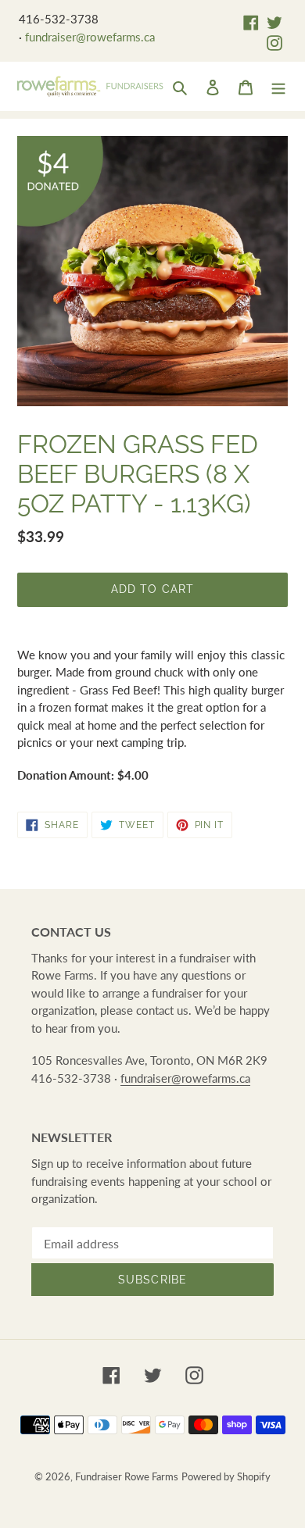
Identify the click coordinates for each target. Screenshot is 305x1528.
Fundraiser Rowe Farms (126, 1476)
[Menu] (278, 86)
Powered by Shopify (226, 1476)
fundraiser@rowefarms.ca (90, 37)
